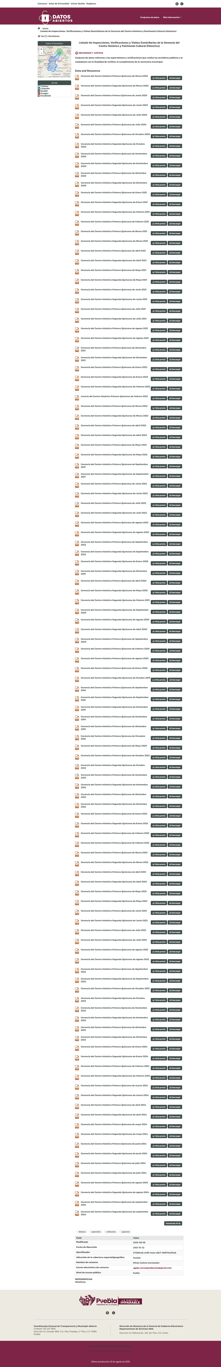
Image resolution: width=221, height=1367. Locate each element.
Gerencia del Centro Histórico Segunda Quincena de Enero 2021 (114, 202)
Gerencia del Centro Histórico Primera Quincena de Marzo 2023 (114, 852)
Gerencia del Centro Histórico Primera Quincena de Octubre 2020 (115, 134)
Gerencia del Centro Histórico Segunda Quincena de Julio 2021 (114, 318)
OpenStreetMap (65, 76)
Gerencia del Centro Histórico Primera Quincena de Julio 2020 (113, 124)
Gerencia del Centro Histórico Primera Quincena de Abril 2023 (113, 872)
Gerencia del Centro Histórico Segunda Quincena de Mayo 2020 (114, 590)
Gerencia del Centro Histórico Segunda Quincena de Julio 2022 (114, 513)
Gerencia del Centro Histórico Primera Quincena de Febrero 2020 (115, 648)
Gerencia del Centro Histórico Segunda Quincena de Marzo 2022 (114, 415)
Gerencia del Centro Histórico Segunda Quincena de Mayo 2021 (114, 280)
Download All (172, 1223)
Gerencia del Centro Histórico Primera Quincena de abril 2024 (113, 1105)
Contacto (42, 3)
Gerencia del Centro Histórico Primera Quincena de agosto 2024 (114, 1182)
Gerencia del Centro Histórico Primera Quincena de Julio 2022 (113, 503)
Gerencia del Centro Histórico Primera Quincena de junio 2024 (113, 1143)
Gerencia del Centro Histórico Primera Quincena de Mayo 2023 (114, 891)
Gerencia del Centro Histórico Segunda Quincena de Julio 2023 (114, 940)
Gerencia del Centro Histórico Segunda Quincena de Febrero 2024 (115, 1076)
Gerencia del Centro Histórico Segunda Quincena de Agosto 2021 (115, 338)
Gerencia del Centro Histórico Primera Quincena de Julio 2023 (113, 930)
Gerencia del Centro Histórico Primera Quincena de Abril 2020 (113, 580)
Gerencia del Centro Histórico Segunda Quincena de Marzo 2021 (114, 241)
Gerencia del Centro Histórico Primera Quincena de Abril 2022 (113, 425)
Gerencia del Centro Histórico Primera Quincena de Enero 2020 (114, 668)
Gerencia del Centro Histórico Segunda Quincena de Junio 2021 (114, 299)
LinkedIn (45, 88)
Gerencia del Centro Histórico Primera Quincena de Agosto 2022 (114, 522)
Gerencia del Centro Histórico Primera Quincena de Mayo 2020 (114, 745)
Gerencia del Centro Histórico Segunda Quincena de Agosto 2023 (115, 959)
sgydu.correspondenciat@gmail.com (152, 1268)
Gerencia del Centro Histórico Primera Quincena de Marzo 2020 (114, 76)
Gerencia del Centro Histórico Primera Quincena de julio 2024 (113, 1163)
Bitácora (82, 1232)
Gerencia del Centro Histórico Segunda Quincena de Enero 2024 (114, 1056)
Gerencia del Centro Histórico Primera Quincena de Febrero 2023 (115, 833)
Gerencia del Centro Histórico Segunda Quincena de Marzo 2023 (114, 862)
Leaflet (50, 76)
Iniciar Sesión (78, 3)
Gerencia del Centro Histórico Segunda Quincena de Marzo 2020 (114, 85)
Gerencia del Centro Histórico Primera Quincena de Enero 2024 (114, 1046)
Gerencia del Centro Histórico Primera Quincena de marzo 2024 (114, 1085)
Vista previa (159, 78)
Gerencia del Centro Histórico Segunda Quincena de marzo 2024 (115, 1095)
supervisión (96, 1232)
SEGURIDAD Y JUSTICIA (91, 53)
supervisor (125, 1232)
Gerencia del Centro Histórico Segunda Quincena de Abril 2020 (114, 629)
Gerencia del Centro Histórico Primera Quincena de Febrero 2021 (115, 221)
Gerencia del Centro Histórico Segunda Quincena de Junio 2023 (114, 920)
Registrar (91, 3)
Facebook (45, 96)
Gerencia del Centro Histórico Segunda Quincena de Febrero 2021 (115, 212)
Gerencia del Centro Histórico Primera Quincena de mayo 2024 (114, 1124)
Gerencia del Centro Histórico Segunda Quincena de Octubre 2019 (115, 678)
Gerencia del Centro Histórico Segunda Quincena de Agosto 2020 (115, 619)
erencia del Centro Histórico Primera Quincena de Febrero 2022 (114, 396)
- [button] (41, 53)
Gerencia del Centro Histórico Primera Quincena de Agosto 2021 (114, 328)
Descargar (175, 78)
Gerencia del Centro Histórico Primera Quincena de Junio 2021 (114, 289)
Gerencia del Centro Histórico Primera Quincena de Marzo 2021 (114, 231)
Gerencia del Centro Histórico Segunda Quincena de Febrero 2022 (115, 386)
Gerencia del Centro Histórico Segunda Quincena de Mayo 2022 (114, 454)
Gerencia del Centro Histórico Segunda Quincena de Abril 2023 (114, 881)
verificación (111, 1232)
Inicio (45, 28)
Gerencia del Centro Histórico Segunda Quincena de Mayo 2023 (114, 901)
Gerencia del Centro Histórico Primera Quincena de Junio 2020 (114, 95)
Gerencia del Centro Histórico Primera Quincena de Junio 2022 (114, 483)
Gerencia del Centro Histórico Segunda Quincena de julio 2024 (113, 1173)
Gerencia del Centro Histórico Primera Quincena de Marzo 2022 (114, 406)
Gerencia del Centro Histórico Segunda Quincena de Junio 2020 (114, 105)
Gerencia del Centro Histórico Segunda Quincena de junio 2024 (114, 1153)
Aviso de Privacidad (59, 3)
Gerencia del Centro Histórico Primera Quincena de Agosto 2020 (114, 658)
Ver (42, 36)
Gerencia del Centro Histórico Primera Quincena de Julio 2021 (113, 309)
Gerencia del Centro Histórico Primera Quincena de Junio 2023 (114, 911)
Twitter (44, 86)
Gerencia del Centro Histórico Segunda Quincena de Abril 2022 (114, 435)
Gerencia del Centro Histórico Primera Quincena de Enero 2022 (114, 367)
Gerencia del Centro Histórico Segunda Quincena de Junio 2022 (114, 493)
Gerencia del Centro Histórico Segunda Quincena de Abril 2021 (114, 260)
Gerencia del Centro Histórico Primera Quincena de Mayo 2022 (114, 445)
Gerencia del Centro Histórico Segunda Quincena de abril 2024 (114, 1114)
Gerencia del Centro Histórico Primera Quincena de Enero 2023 (114, 813)
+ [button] (41, 49)
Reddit (44, 91)
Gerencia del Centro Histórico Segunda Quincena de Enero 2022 (114, 377)
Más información (171, 17)
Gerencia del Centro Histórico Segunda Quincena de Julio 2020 (114, 115)
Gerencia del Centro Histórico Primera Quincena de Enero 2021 (114, 192)
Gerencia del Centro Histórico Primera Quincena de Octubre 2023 (115, 988)
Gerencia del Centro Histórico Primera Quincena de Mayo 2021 (113, 270)
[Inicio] (55, 17)
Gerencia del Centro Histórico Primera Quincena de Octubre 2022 (115, 755)
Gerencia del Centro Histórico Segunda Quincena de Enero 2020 (114, 561)
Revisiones (54, 36)
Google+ (44, 93)
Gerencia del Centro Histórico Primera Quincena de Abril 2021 (113, 250)
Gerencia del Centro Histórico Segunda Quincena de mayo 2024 (114, 1134)
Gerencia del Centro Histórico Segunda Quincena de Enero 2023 (114, 823)
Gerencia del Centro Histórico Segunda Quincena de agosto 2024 (115, 1192)
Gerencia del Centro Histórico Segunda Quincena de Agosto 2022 (115, 532)
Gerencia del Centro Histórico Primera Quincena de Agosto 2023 (114, 949)
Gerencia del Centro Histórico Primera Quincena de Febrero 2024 (115, 1066)
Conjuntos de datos (149, 17)
